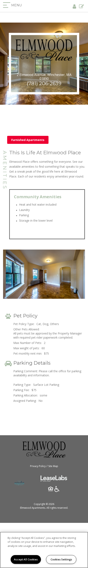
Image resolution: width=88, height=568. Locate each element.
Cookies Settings (61, 559)
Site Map (53, 466)
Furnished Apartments (27, 140)
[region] (44, 550)
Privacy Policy (38, 466)
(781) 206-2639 (44, 83)
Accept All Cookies (26, 559)
